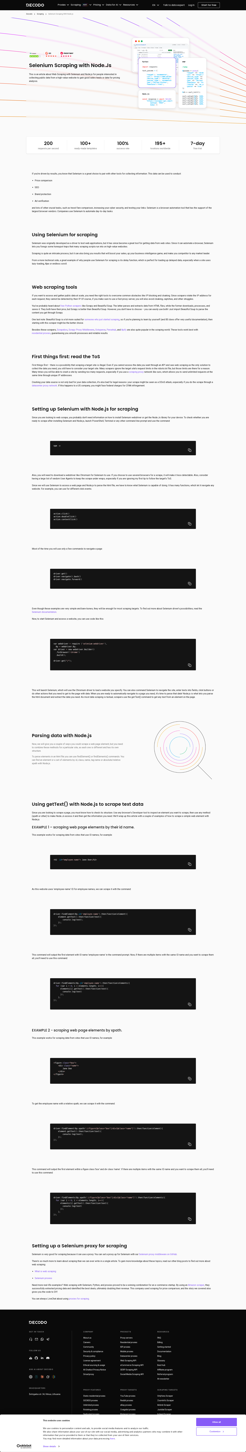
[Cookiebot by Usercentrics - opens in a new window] (24, 1446)
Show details (49, 1446)
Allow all (216, 1422)
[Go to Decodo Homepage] (35, 5)
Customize (215, 1431)
